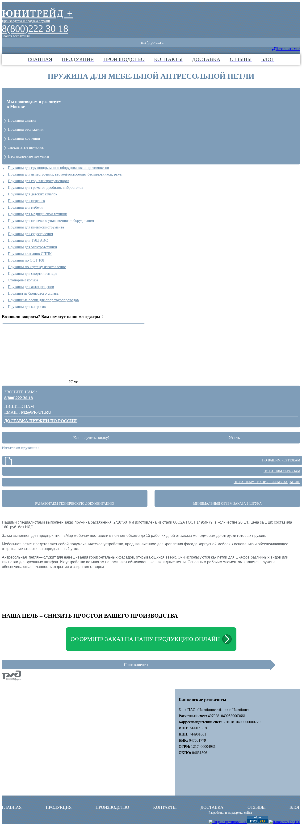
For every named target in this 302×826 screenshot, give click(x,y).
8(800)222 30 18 (35, 28)
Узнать (234, 438)
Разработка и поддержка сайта (230, 812)
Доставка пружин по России (40, 420)
